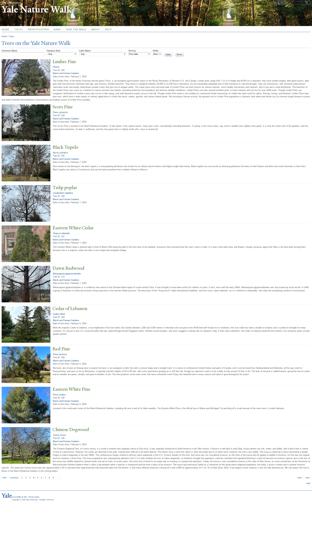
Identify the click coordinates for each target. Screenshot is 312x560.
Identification (38, 29)
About (95, 29)
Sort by (132, 50)
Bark (57, 29)
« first (4, 478)
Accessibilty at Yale (19, 497)
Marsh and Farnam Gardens (66, 73)
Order (155, 50)
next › (300, 478)
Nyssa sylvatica (60, 152)
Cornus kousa (59, 435)
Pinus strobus (59, 394)
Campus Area (53, 50)
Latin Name (85, 50)
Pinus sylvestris (60, 112)
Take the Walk (76, 29)
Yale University (11, 3)
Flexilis (56, 67)
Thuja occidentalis (61, 233)
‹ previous (14, 478)
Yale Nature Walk (37, 9)
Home (4, 36)
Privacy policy (33, 497)
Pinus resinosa (60, 354)
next (308, 483)
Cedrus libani (59, 314)
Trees (18, 29)
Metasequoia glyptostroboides (67, 273)
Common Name (9, 50)
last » (308, 478)
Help (108, 29)
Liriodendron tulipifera (63, 193)
